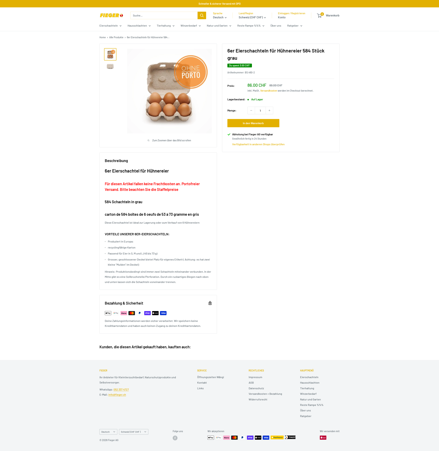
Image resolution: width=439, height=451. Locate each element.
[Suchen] (202, 15)
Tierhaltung (164, 25)
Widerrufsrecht (258, 399)
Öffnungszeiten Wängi (210, 377)
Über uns (275, 25)
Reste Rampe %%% (249, 25)
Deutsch (105, 431)
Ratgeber (293, 25)
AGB (251, 382)
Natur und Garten (217, 25)
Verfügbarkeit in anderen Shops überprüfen (258, 144)
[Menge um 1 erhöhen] (269, 110)
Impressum (255, 377)
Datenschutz (256, 388)
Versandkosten (268, 90)
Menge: (231, 110)
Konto (282, 17)
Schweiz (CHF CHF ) (131, 431)
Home (102, 37)
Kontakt (202, 382)
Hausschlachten (137, 25)
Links (200, 388)
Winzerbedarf (189, 25)
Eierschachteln (108, 25)
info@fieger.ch (117, 394)
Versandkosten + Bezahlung (265, 393)
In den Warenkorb (253, 123)
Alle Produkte (116, 37)
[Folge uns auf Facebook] (175, 438)
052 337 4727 (121, 389)
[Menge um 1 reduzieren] (251, 110)
